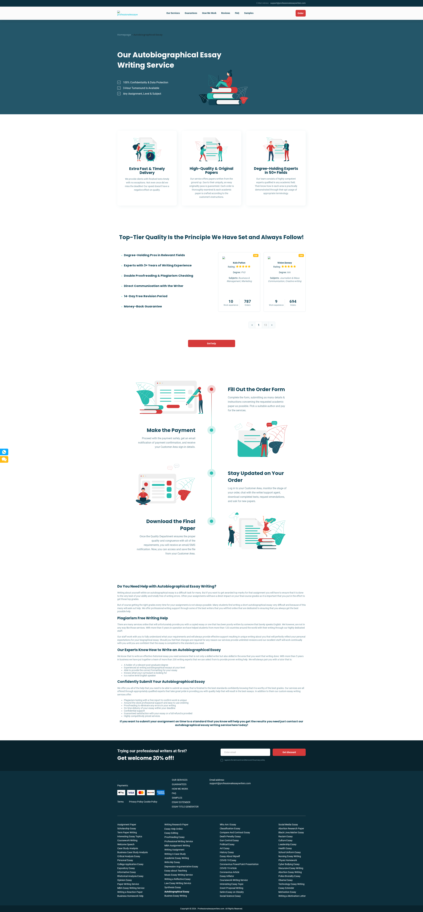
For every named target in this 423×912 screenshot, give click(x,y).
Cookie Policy (150, 801)
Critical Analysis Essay (128, 856)
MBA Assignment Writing (177, 845)
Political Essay (227, 844)
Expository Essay (126, 868)
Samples (248, 13)
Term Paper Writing (127, 832)
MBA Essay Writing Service (130, 888)
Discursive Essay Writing (290, 868)
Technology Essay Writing (291, 884)
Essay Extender (181, 802)
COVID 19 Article (228, 868)
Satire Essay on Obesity (232, 892)
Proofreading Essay (174, 837)
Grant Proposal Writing (231, 888)
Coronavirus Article (229, 872)
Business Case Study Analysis (132, 852)
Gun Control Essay (229, 840)
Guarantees (191, 13)
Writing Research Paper (176, 824)
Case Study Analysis (127, 848)
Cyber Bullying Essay (289, 864)
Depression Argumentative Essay (181, 866)
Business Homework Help (130, 896)
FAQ (237, 13)
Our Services (173, 13)
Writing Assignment (174, 849)
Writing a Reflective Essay (177, 879)
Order (301, 13)
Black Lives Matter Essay (291, 832)
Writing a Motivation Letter (292, 896)
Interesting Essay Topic (231, 884)
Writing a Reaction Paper (130, 892)
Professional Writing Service (178, 841)
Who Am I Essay (228, 824)
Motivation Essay (287, 892)
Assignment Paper (126, 824)
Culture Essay (285, 840)
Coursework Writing (127, 840)
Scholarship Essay (126, 828)
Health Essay (285, 848)
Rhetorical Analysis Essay (130, 876)
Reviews (225, 13)
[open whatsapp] (4, 452)
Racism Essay (285, 836)
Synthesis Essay (172, 887)
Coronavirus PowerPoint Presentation (239, 864)
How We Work (209, 13)
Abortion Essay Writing (290, 872)
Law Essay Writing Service (177, 883)
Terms (120, 801)
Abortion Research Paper (291, 828)
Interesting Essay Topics (129, 836)
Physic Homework (287, 860)
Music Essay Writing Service (178, 874)
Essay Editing (171, 833)
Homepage (124, 34)
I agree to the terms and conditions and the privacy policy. (244, 760)
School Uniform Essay (289, 852)
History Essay (227, 852)
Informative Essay (126, 872)
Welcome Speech (126, 844)
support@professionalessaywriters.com (288, 3)
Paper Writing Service (128, 884)
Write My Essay (172, 862)
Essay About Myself (230, 856)
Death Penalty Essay (230, 836)
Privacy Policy (136, 801)
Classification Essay (230, 828)
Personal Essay (125, 860)
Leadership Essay (287, 844)
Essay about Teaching (175, 870)
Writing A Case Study (175, 854)
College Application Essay (130, 864)
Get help (211, 343)
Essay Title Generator (185, 806)
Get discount (289, 752)
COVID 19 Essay (228, 860)
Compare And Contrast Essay (235, 832)
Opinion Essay (124, 880)
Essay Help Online (173, 828)
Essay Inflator (227, 876)
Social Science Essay (230, 896)
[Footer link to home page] (131, 779)
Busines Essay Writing (175, 895)
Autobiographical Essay (176, 891)
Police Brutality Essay (289, 876)
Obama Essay (285, 880)
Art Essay (225, 848)
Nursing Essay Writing (289, 856)
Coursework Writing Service (234, 880)
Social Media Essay (288, 824)
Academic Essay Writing (176, 858)
